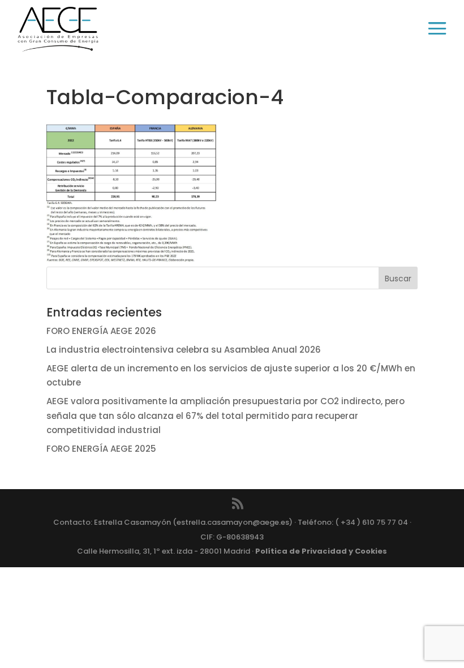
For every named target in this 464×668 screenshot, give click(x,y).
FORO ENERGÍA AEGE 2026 (101, 331)
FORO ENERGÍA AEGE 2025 (101, 449)
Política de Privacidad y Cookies (321, 551)
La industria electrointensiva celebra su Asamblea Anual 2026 (183, 350)
